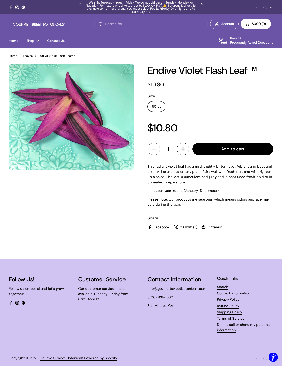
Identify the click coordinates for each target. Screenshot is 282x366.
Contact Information (233, 293)
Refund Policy (228, 306)
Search (222, 287)
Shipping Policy (229, 312)
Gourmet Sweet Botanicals (62, 358)
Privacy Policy (228, 299)
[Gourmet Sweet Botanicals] (39, 24)
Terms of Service (230, 318)
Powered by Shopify (100, 358)
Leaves (28, 56)
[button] (154, 149)
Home (13, 56)
